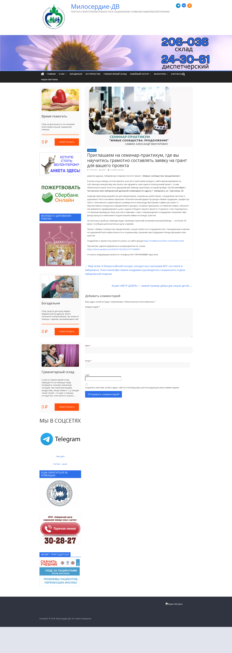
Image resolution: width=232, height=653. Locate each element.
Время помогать (54, 116)
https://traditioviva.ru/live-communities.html (163, 240)
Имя (88, 345)
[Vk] (184, 6)
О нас (62, 74)
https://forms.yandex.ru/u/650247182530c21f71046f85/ (113, 249)
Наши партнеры (49, 79)
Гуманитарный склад (115, 74)
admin (103, 170)
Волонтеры (160, 74)
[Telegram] (178, 6)
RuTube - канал (60, 464)
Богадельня (76, 74)
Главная (51, 74)
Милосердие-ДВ (95, 6)
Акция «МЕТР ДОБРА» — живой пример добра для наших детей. (152, 285)
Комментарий (92, 306)
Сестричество (92, 74)
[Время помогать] (60, 100)
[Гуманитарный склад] (60, 355)
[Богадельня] (60, 287)
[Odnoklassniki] (190, 6)
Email (88, 360)
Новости (91, 150)
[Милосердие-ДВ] (116, 53)
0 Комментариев (117, 170)
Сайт (87, 375)
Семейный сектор (139, 74)
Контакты (176, 74)
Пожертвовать (67, 142)
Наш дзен (60, 456)
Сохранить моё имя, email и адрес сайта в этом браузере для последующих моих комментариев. (132, 387)
